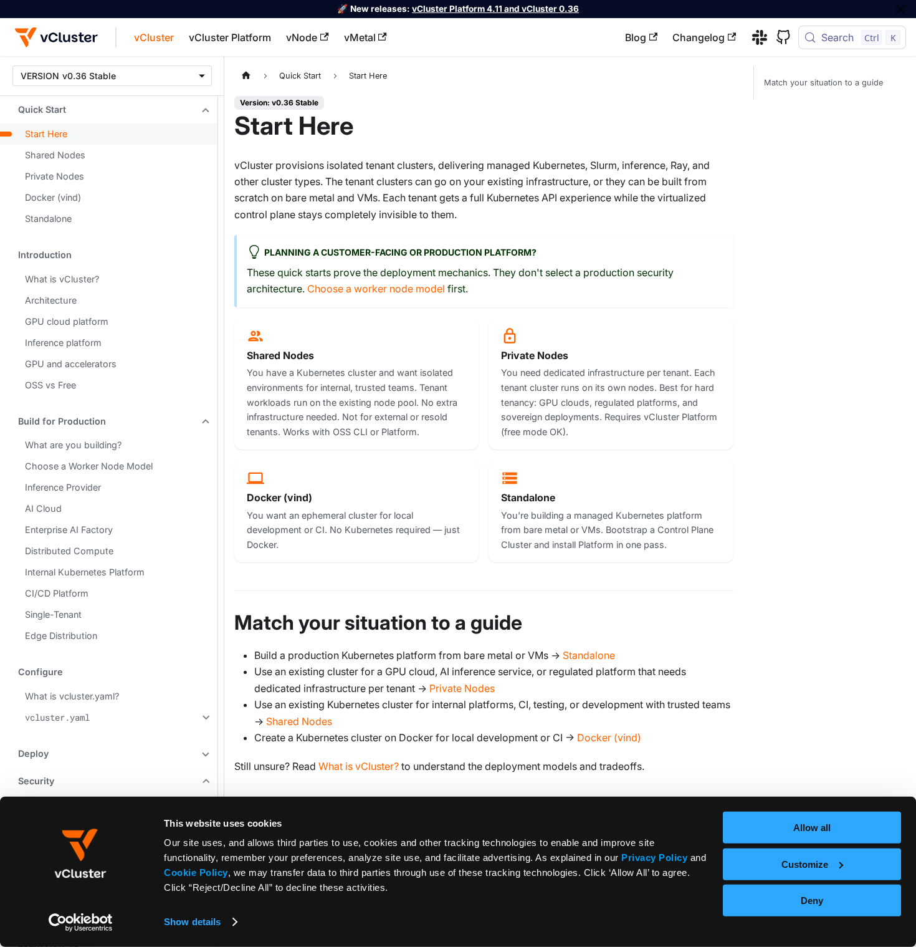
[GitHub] (779, 37)
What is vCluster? (358, 766)
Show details (192, 921)
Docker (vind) (609, 737)
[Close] (900, 9)
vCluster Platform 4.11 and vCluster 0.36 (495, 9)
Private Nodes (462, 688)
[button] (109, 109)
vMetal (360, 37)
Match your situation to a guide (823, 82)
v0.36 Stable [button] (89, 75)
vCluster (154, 37)
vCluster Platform (230, 37)
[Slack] (755, 37)
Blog (635, 37)
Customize (804, 863)
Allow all (812, 827)
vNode (301, 37)
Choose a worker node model (376, 288)
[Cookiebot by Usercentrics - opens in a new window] (80, 922)
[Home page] (246, 75)
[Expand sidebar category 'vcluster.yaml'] (204, 717)
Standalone (589, 655)
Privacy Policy (654, 857)
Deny (812, 900)
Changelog (698, 37)
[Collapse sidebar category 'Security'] (204, 781)
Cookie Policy (196, 872)
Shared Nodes (299, 721)
